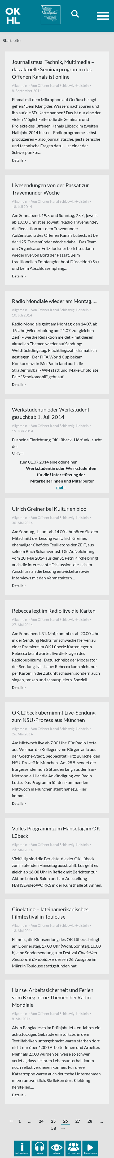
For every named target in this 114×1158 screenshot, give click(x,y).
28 (89, 1120)
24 (41, 1120)
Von (60, 85)
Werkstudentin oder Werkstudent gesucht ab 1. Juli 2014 (50, 413)
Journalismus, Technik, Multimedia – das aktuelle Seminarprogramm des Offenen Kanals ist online (53, 69)
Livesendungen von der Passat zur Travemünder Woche (50, 189)
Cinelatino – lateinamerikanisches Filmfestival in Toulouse (50, 913)
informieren (22, 1153)
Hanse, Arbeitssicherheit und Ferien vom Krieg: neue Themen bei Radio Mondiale (52, 997)
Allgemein (19, 85)
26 (65, 1120)
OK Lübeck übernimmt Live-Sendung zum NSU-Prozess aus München (53, 716)
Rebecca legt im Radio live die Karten (53, 610)
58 (53, 1128)
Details (17, 160)
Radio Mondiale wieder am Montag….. (54, 301)
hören (39, 1153)
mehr (61, 487)
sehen (56, 1153)
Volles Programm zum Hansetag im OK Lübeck (56, 832)
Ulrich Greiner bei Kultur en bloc (49, 508)
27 (77, 1120)
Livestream (90, 1153)
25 (53, 1120)
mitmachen (73, 1153)
